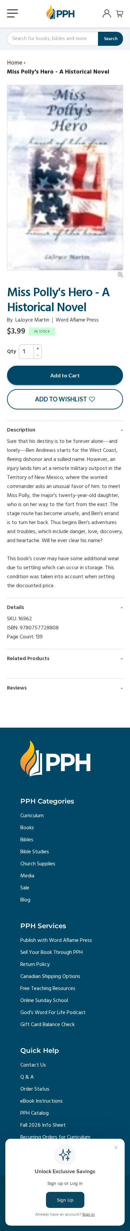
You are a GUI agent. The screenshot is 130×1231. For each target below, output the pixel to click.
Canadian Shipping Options (50, 976)
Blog (25, 900)
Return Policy (35, 964)
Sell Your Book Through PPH (51, 952)
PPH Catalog (34, 1113)
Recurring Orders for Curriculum (55, 1137)
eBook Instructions (41, 1101)
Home (14, 63)
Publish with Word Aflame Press (56, 940)
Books (27, 828)
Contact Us (33, 1065)
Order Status (34, 1089)
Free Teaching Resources (47, 988)
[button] (65, 399)
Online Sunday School (44, 1000)
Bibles (26, 840)
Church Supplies (37, 864)
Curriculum (32, 816)
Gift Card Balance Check (47, 1024)
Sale (24, 888)
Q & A (27, 1077)
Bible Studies (34, 852)
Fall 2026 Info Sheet (43, 1125)
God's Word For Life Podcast (53, 1012)
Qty (11, 351)
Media (27, 876)
